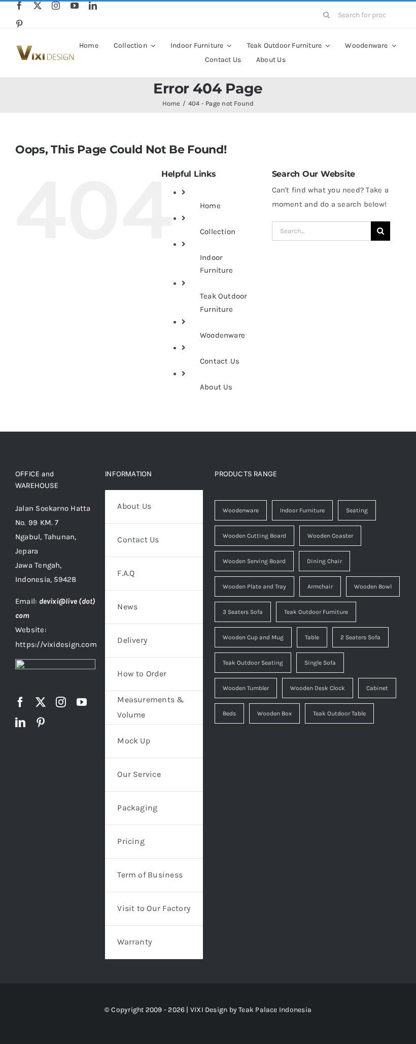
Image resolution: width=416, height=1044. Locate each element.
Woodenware (222, 335)
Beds (229, 713)
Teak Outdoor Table (339, 713)
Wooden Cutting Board (254, 535)
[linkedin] (93, 6)
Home (210, 205)
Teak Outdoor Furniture (316, 611)
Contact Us (219, 361)
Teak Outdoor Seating (253, 662)
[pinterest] (19, 24)
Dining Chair (324, 561)
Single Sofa (320, 662)
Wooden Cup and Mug (253, 637)
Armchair (320, 586)
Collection (217, 231)
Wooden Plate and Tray (254, 586)
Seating (357, 510)
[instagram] (56, 6)
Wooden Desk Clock (317, 688)
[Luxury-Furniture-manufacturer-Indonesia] (45, 48)
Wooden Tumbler (246, 688)
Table (312, 637)
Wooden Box (274, 713)
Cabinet (377, 688)
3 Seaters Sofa (243, 611)
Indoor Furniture (302, 510)
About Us (216, 387)
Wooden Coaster (330, 535)
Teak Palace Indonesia (274, 1009)
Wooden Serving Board (254, 561)
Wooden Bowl (373, 586)
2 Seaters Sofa (360, 637)
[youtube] (75, 6)
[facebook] (19, 6)
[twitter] (37, 6)
